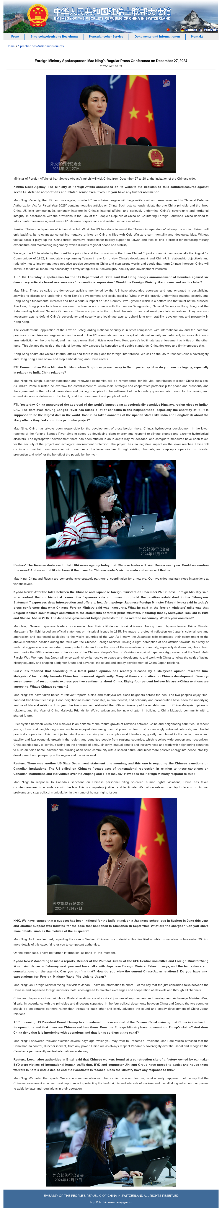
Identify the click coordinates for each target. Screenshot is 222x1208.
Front (15, 36)
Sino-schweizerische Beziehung (54, 36)
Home (11, 46)
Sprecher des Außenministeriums (41, 46)
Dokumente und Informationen (157, 36)
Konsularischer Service (106, 36)
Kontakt (197, 36)
